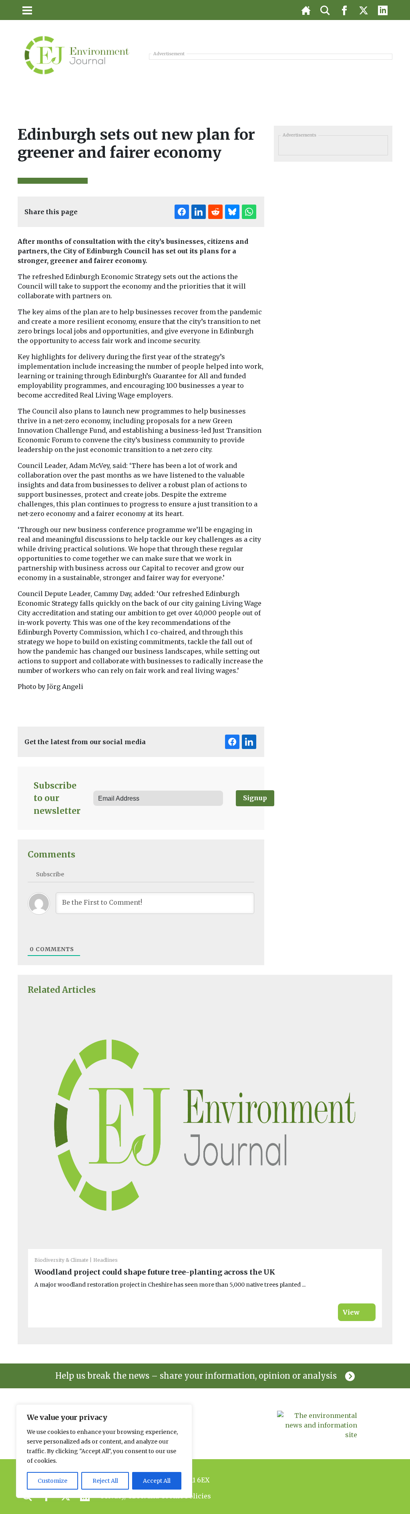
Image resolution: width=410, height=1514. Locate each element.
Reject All (105, 1480)
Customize (52, 1480)
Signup (255, 798)
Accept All (157, 1480)
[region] (104, 1451)
